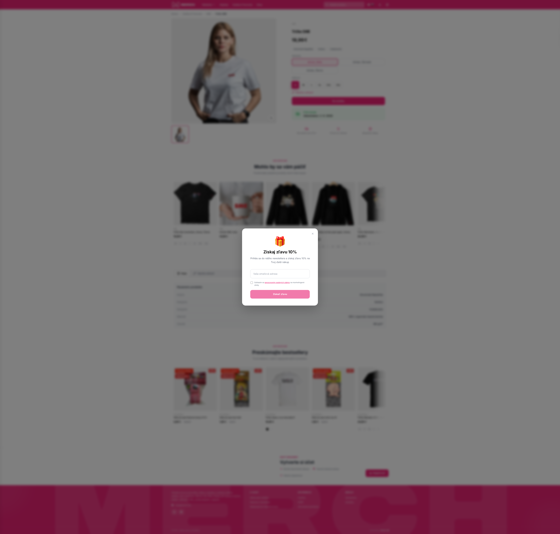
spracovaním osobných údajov (277, 282)
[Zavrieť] (312, 233)
